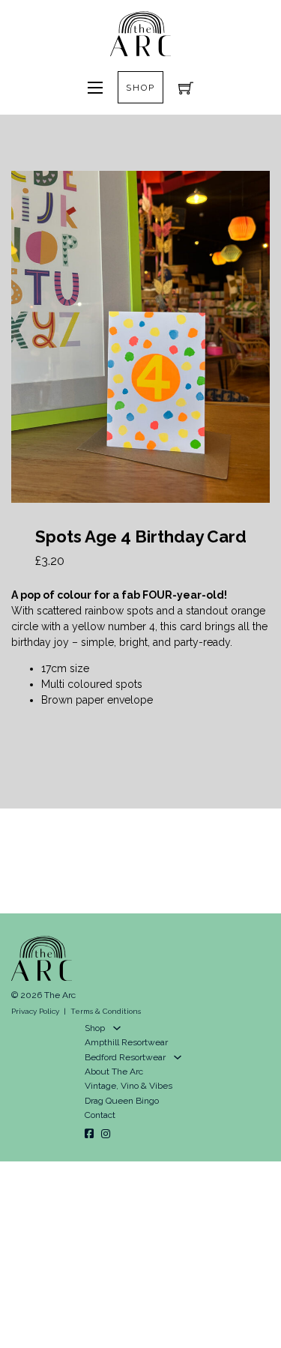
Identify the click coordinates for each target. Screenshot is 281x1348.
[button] (250, 191)
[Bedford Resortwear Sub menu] (177, 1057)
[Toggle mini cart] (185, 87)
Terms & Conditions (105, 1011)
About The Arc (114, 1071)
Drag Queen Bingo (122, 1100)
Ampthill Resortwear (126, 1042)
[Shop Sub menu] (116, 1028)
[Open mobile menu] (95, 88)
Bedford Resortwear (125, 1057)
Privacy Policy (35, 1011)
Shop (140, 87)
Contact (100, 1115)
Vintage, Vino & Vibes (128, 1085)
